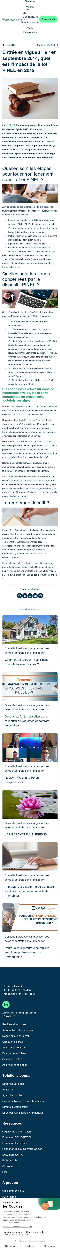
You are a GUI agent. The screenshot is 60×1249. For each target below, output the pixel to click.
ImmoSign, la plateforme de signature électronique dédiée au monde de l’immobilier (29, 891)
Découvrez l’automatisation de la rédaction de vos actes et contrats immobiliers (27, 720)
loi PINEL (10, 125)
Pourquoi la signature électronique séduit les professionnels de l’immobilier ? (27, 952)
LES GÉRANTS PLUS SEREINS (26, 834)
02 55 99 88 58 (26, 994)
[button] (19, 595)
